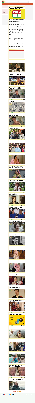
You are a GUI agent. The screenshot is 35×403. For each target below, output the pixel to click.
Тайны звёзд (3, 2)
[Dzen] (13, 394)
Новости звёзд (11, 86)
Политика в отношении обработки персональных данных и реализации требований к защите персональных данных (30, 394)
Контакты (30, 1)
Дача (3, 13)
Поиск (29, 2)
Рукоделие (4, 12)
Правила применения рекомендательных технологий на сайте (29, 395)
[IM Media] (4, 394)
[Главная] (1, 394)
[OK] (10, 394)
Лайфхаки (4, 5)
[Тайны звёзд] (9, 86)
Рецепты (3, 6)
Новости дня (11, 312)
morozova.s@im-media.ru (22, 396)
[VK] (9, 394)
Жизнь (3, 11)
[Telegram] (12, 394)
